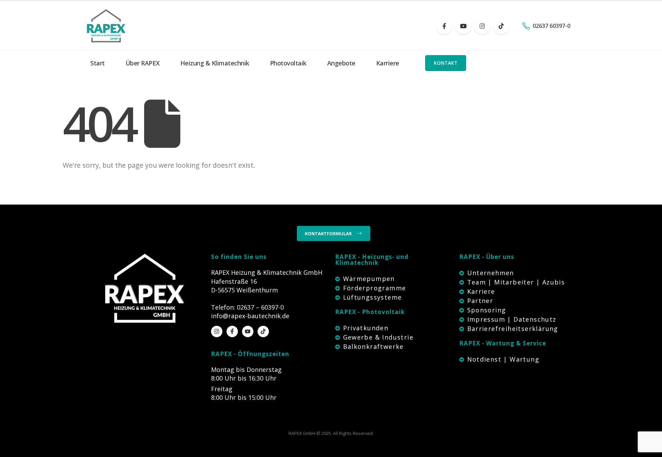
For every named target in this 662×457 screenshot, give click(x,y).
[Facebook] (444, 26)
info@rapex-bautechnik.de (250, 316)
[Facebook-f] (232, 331)
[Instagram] (482, 26)
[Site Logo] (106, 25)
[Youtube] (463, 26)
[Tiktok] (501, 26)
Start (97, 63)
